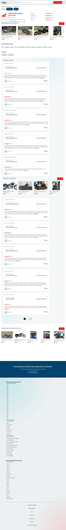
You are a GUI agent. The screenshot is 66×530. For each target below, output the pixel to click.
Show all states (9, 498)
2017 (7, 395)
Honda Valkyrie (9, 453)
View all (61, 23)
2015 (7, 399)
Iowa (7, 488)
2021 (7, 388)
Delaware (8, 476)
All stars (10, 54)
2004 (7, 418)
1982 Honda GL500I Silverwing (12, 203)
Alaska (7, 465)
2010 (7, 407)
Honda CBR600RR (10, 440)
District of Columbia (10, 477)
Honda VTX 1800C (10, 450)
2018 (7, 394)
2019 (7, 392)
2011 (7, 406)
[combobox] (5, 54)
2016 (7, 397)
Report (46, 80)
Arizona (7, 467)
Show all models (9, 455)
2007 (7, 413)
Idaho (7, 482)
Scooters (8, 433)
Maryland (8, 496)
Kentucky (8, 491)
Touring (8, 426)
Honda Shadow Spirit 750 (11, 447)
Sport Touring (9, 430)
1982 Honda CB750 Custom (11, 91)
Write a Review (33, 371)
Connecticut (8, 474)
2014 (7, 400)
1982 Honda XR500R (10, 298)
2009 (7, 409)
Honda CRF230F (9, 448)
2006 (7, 414)
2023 (7, 385)
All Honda (9, 9)
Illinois (7, 484)
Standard (8, 428)
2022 (7, 387)
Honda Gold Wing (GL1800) (11, 445)
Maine (7, 495)
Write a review (58, 2)
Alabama (8, 464)
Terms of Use (32, 518)
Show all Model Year (10, 419)
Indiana (7, 486)
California (8, 470)
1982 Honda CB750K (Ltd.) (11, 67)
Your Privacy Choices (31, 525)
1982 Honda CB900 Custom (11, 227)
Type (3, 9)
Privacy (31, 521)
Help (32, 511)
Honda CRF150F (9, 443)
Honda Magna (9, 452)
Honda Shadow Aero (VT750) (12, 441)
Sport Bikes (8, 431)
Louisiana (8, 493)
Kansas (7, 489)
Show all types (9, 435)
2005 (7, 416)
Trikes (7, 423)
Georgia (8, 481)
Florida (7, 479)
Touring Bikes (9, 424)
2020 (7, 390)
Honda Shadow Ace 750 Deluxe (12, 438)
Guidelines (32, 515)
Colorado (8, 472)
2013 (7, 402)
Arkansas (8, 469)
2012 (7, 404)
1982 (15, 9)
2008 (7, 411)
